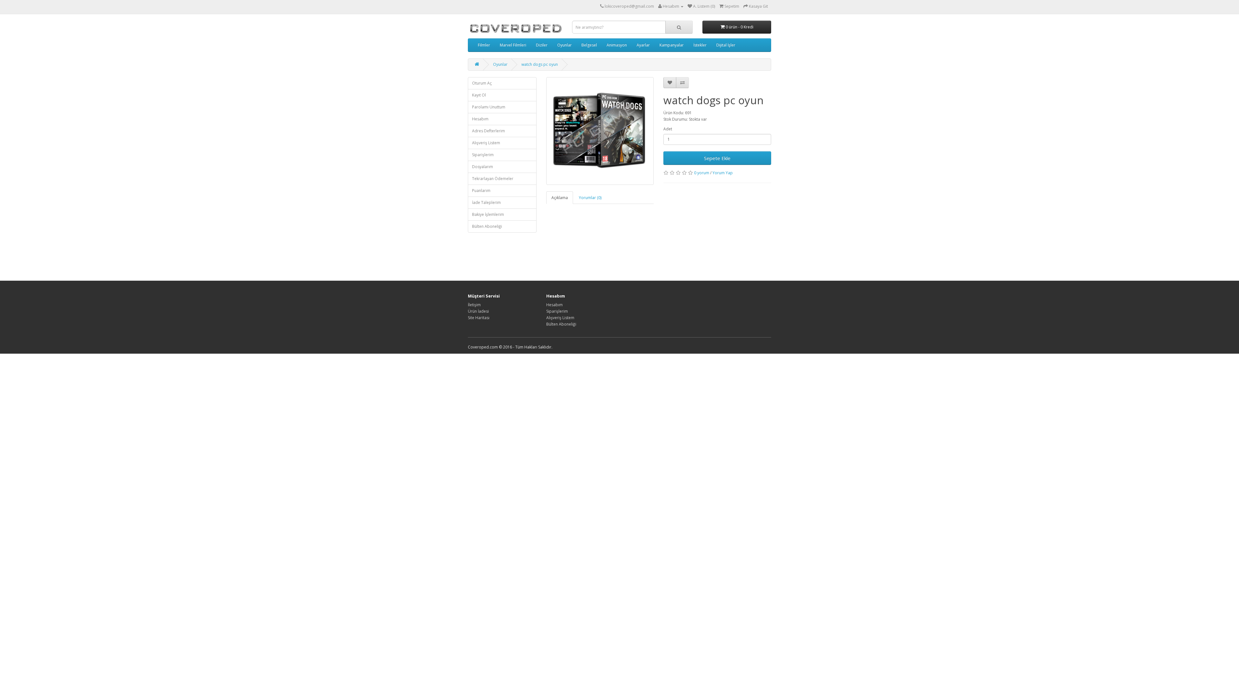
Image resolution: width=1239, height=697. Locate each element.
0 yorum (701, 173)
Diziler (542, 45)
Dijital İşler (725, 45)
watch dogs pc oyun (539, 64)
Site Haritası (478, 317)
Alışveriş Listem (486, 143)
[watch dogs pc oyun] (600, 131)
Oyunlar (564, 45)
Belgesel (589, 45)
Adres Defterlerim (488, 131)
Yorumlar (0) (590, 197)
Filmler (484, 45)
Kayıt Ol (479, 95)
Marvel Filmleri (513, 45)
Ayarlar (643, 45)
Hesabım (480, 119)
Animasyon (617, 45)
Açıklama (559, 197)
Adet (667, 129)
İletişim (474, 305)
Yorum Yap (722, 173)
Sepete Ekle (717, 158)
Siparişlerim (483, 154)
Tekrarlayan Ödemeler (492, 178)
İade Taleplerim (486, 202)
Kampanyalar (672, 45)
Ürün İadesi (478, 311)
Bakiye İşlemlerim (488, 214)
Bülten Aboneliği (487, 226)
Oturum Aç (482, 83)
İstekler (700, 45)
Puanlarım (481, 190)
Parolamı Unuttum (488, 107)
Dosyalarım (482, 166)
